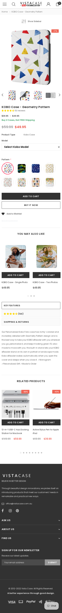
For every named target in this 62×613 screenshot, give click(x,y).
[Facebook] (4, 511)
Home (5, 11)
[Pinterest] (18, 511)
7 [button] (38, 452)
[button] (8, 110)
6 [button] (35, 452)
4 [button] (29, 452)
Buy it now (31, 205)
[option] (31, 58)
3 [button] (34, 296)
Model (5, 140)
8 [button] (41, 452)
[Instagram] (11, 511)
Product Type (8, 134)
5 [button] (32, 452)
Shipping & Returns (16, 322)
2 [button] (31, 296)
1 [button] (28, 296)
